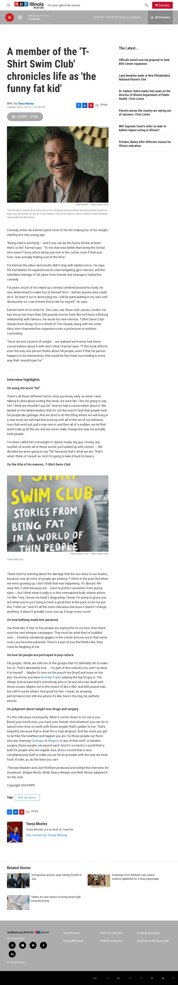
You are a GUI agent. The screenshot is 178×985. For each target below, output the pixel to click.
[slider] (25, 17)
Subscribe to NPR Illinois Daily (153, 941)
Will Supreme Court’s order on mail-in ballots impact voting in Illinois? (142, 128)
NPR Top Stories (27, 797)
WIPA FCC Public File (111, 941)
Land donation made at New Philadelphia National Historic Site (144, 77)
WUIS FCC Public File (111, 933)
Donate (164, 5)
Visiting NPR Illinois (73, 941)
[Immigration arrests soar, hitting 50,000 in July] (18, 880)
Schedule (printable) (148, 933)
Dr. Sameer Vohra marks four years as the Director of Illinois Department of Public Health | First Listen (145, 95)
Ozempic (37, 740)
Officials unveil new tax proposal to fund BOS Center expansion (144, 62)
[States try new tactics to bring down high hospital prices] (18, 902)
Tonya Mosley (26, 103)
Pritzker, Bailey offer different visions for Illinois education (145, 144)
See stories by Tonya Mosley (46, 835)
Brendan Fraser (51, 677)
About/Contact (71, 933)
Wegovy (53, 740)
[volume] (20, 17)
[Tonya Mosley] (15, 832)
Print (104, 104)
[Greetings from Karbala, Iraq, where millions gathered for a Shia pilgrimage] (99, 880)
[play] (9, 18)
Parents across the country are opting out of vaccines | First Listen (145, 112)
